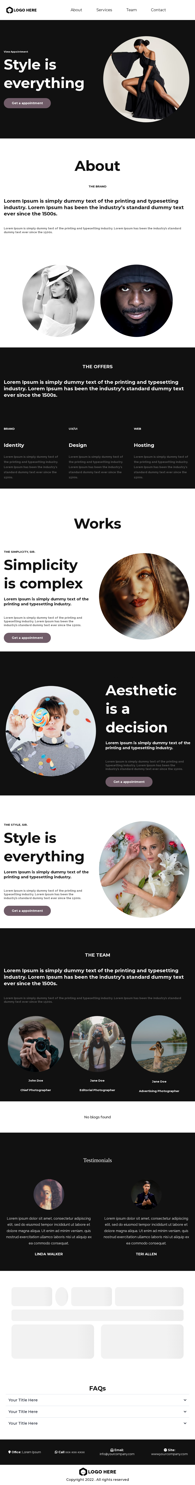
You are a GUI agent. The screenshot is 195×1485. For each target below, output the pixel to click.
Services (104, 10)
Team (131, 10)
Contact (158, 10)
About (76, 10)
